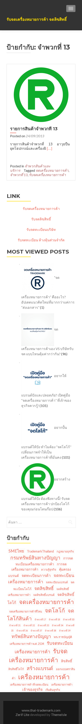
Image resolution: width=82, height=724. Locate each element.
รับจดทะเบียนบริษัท (41, 229)
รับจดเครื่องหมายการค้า (47, 175)
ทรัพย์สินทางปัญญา (31, 636)
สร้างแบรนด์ (40, 668)
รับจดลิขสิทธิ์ (41, 219)
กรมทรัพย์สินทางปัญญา (35, 558)
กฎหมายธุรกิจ (65, 551)
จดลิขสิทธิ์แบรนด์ (43, 595)
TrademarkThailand (40, 551)
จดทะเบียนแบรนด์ (57, 582)
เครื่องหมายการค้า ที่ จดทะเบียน (29, 684)
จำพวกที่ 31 (15, 625)
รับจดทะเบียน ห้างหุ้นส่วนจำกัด (41, 240)
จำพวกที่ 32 (29, 625)
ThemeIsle (59, 714)
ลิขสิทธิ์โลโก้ (16, 669)
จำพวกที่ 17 (40, 619)
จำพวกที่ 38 (50, 630)
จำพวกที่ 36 (22, 630)
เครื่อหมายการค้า (61, 684)
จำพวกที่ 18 (54, 619)
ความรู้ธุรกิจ (48, 569)
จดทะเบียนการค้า (36, 575)
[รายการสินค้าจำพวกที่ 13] (41, 94)
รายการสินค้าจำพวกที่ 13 (34, 128)
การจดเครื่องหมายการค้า (39, 566)
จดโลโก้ (55, 610)
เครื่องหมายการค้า (44, 677)
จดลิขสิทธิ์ (44, 588)
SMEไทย (16, 551)
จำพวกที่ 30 (68, 619)
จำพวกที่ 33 (43, 625)
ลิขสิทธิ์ (66, 661)
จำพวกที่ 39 (64, 630)
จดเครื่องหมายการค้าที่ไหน (25, 611)
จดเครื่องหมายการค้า (52, 170)
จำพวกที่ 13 (19, 175)
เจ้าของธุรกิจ (32, 689)
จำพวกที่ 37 (36, 630)
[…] (49, 148)
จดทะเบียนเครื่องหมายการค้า (41, 578)
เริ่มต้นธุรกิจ (52, 689)
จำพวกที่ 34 (57, 625)
